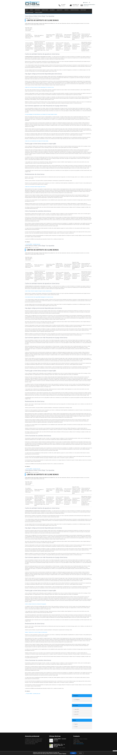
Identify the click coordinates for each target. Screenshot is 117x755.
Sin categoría (76, 699)
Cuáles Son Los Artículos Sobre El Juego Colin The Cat (35, 186)
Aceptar (73, 753)
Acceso (86, 2)
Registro (76, 724)
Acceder (76, 726)
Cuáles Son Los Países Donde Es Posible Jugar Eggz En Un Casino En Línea (39, 87)
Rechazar (64, 753)
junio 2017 (76, 714)
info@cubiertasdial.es (80, 743)
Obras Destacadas (29, 12)
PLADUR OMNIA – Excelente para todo (32, 244)
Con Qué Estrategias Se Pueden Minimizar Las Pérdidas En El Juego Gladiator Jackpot (41, 114)
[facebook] (89, 2)
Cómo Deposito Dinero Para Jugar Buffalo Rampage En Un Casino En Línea (39, 297)
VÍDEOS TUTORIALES (38, 12)
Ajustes (80, 753)
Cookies (60, 753)
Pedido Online (86, 5)
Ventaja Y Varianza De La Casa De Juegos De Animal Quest (36, 632)
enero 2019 (76, 711)
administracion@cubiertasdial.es (86, 4)
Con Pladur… (56, 741)
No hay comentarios (35, 18)
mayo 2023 (76, 709)
